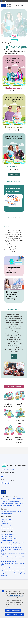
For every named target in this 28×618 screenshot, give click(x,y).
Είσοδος (18, 5)
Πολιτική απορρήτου (6, 521)
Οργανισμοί (4, 575)
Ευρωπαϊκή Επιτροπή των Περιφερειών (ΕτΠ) (12, 556)
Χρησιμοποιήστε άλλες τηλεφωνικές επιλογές (12, 501)
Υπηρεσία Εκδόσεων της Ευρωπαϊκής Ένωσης (13, 573)
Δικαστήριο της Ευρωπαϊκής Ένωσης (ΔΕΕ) (12, 542)
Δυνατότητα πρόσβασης (7, 528)
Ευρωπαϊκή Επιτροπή (6, 540)
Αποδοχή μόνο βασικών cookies (14, 614)
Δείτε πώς (14, 356)
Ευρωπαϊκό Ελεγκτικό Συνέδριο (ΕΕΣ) (11, 547)
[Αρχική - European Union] (7, 5)
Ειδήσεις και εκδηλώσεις (13, 181)
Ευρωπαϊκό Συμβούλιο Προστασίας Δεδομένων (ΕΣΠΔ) (13, 567)
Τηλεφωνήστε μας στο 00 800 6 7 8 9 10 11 (12, 499)
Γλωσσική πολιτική (6, 525)
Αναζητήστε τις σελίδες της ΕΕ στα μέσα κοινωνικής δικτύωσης (11, 512)
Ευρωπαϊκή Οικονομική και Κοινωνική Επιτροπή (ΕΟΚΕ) (13, 553)
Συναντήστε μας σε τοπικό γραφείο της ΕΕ (11, 505)
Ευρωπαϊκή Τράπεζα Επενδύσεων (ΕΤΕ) (11, 559)
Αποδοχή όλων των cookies (13, 610)
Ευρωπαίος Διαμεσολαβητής (8, 561)
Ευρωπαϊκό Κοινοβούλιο (7, 534)
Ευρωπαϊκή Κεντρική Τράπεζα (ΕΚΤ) (10, 545)
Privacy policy (4, 523)
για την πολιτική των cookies (15, 595)
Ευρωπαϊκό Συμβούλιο (7, 536)
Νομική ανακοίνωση (6, 519)
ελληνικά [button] (21, 5)
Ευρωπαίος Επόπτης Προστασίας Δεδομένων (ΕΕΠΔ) (13, 564)
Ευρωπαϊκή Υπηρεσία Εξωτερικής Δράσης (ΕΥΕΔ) (12, 550)
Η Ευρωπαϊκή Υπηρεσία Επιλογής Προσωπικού (13, 570)
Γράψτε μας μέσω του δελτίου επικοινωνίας (12, 503)
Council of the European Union (9, 538)
